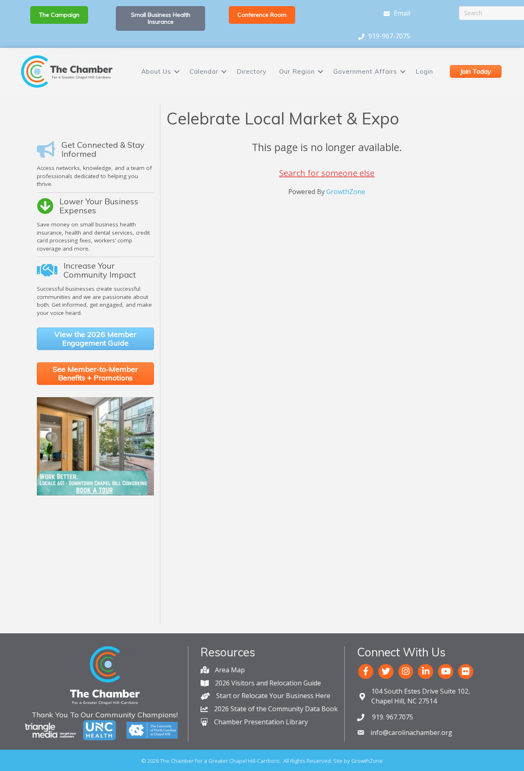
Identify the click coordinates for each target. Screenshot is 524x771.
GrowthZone (345, 191)
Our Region (297, 71)
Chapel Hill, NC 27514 (420, 696)
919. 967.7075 (391, 716)
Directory (252, 71)
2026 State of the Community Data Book (276, 708)
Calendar (204, 71)
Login (424, 71)
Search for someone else (327, 173)
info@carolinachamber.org (411, 732)
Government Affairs (365, 71)
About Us (156, 71)
